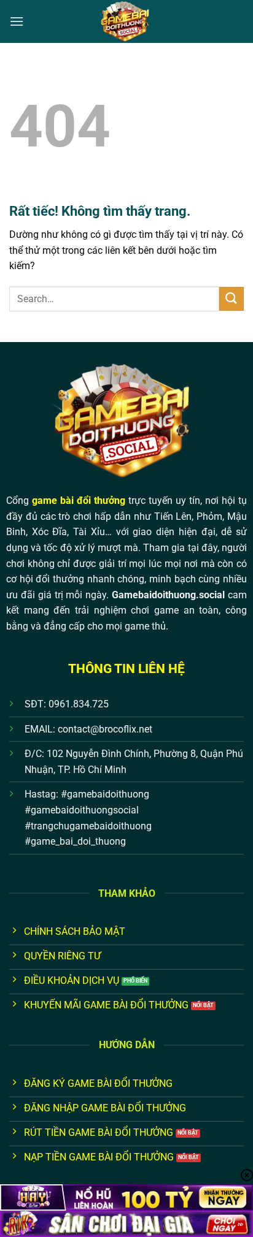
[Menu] (16, 21)
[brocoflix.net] (126, 21)
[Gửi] (231, 299)
